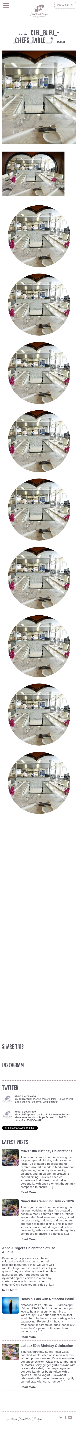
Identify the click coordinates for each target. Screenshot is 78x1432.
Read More (28, 1192)
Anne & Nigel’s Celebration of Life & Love (28, 1250)
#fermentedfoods (25, 1117)
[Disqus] (40, 880)
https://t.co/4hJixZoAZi (52, 1117)
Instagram (70, 1417)
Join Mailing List (65, 5)
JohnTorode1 (24, 1099)
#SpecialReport (24, 1114)
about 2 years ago (25, 1096)
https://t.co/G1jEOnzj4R (28, 1120)
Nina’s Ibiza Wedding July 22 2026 (47, 1201)
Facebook (65, 1417)
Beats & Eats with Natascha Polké (47, 1299)
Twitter (60, 1417)
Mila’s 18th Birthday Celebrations (46, 1151)
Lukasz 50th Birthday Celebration (47, 1346)
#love (54, 1102)
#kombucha (58, 1114)
